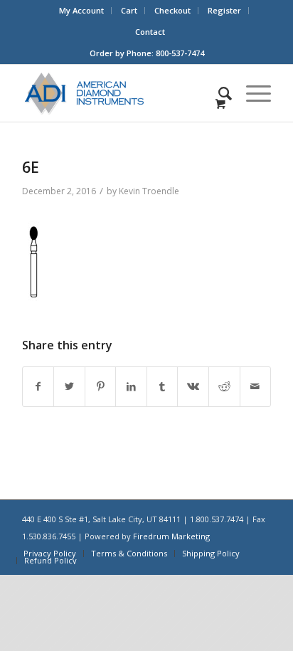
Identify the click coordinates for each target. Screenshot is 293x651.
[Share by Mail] (255, 386)
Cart (129, 10)
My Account (81, 10)
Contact (150, 31)
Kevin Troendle (149, 191)
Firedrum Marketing (171, 536)
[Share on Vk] (193, 386)
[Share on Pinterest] (100, 386)
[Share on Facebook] (38, 386)
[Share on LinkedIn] (131, 386)
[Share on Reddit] (224, 386)
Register (224, 10)
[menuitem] (82, 10)
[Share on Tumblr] (162, 386)
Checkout (172, 10)
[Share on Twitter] (69, 386)
